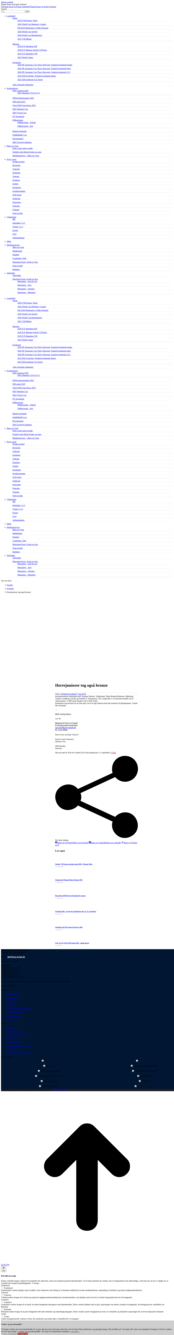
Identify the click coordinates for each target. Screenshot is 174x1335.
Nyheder (64, 694)
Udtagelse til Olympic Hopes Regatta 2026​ (68, 880)
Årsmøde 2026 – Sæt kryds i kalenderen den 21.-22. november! (75, 911)
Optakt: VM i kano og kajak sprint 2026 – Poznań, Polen (73, 864)
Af (71, 694)
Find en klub (12, 1049)
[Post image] (62, 862)
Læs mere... (75, 1331)
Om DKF (11, 1028)
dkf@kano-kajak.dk (16, 957)
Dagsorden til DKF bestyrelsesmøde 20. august (70, 896)
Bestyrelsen (11, 1005)
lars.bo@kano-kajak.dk (65, 728)
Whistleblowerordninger (16, 1035)
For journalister (13, 994)
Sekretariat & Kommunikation (19, 1008)
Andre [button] (3, 1314)
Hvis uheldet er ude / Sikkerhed (19, 1053)
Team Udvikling (13, 1016)
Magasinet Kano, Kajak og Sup (19, 1046)
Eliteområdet (12, 1019)
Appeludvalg (12, 998)
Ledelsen (10, 1001)
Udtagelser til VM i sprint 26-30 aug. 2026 (68, 927)
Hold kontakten (13, 1042)
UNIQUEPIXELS (60, 1090)
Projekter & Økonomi (15, 1012)
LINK (113, 753)
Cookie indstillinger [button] (9, 1334)
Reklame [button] (4, 1307)
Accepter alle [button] (22, 1334)
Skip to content (7, 2)
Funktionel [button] (5, 1285)
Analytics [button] (5, 1300)
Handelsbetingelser (14, 1031)
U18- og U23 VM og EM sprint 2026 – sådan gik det (72, 943)
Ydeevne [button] (4, 1292)
